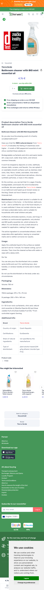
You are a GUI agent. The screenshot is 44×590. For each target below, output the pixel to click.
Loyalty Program (7, 476)
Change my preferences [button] (26, 582)
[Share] (41, 70)
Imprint (4, 492)
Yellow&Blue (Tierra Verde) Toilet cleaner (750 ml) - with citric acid (8, 394)
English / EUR (11, 516)
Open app (28, 4)
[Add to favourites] (15, 372)
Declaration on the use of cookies (13, 488)
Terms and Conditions (9, 480)
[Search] (29, 14)
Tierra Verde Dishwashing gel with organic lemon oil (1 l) (28, 393)
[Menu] (2, 14)
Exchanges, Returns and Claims (12, 473)
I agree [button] (26, 578)
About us (5, 441)
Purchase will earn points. (22, 93)
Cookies (4, 495)
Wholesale (5, 443)
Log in (37, 510)
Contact (4, 478)
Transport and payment (9, 471)
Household (8, 63)
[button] (8, 452)
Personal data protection (10, 490)
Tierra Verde (31, 187)
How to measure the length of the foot (15, 485)
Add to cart (27, 89)
